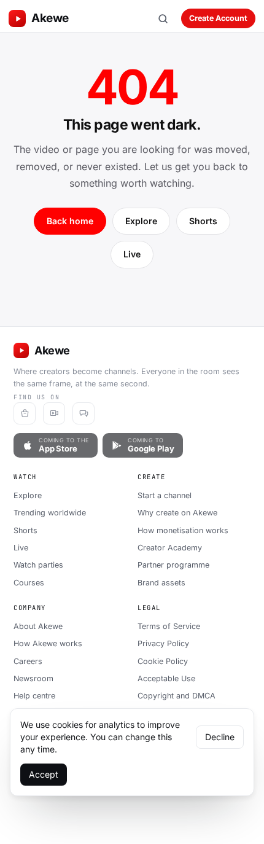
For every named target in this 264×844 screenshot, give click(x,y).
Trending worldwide (50, 512)
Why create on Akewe (177, 512)
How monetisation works (183, 530)
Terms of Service (169, 626)
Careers (28, 661)
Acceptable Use (166, 678)
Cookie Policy (163, 661)
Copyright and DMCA (176, 695)
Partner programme (173, 564)
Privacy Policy (163, 643)
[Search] (162, 18)
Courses (29, 582)
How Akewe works (48, 643)
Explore (141, 221)
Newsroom (33, 678)
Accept (43, 774)
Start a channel (165, 495)
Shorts (203, 221)
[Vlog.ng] (54, 413)
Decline (220, 737)
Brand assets (161, 582)
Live (132, 254)
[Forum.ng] (83, 413)
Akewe (50, 18)
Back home (70, 221)
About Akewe (38, 626)
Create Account (218, 18)
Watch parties (38, 564)
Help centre (34, 695)
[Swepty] (25, 413)
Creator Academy (170, 547)
